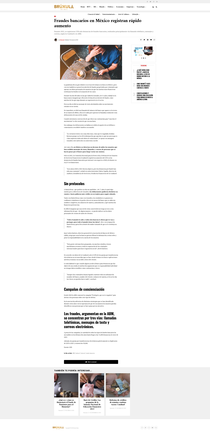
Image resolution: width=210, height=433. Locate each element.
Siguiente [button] (152, 51)
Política (110, 7)
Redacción (62, 40)
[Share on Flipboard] (147, 39)
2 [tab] (143, 58)
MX (95, 7)
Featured (83, 353)
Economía (119, 7)
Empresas (130, 7)
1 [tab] (141, 58)
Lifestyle (135, 14)
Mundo (102, 7)
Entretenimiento (109, 14)
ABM (74, 353)
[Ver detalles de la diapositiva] (143, 51)
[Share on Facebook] (140, 39)
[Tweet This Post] (144, 39)
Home (83, 7)
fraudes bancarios (90, 353)
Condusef (77, 353)
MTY (88, 7)
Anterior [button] (135, 51)
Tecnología (141, 7)
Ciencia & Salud (93, 14)
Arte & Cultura (123, 14)
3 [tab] (145, 58)
